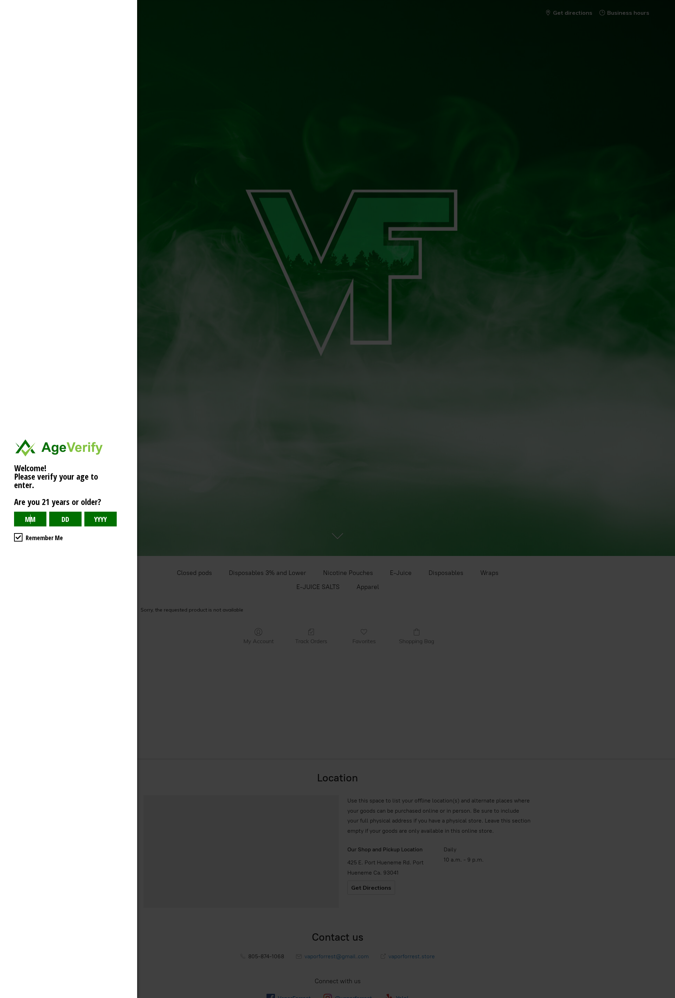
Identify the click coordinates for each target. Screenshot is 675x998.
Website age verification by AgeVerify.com (666, 996)
